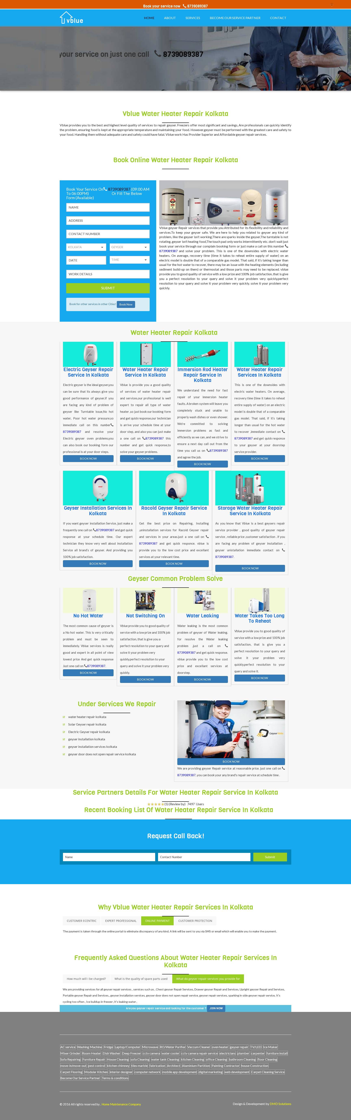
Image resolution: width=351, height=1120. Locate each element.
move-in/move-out (73, 1065)
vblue (75, 21)
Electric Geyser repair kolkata (89, 732)
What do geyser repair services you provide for (208, 979)
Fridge (108, 1047)
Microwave (150, 1047)
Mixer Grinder (70, 1053)
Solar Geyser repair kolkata (87, 724)
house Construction (254, 1065)
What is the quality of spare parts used (141, 979)
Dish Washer (111, 1053)
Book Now (125, 304)
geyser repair (239, 1047)
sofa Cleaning (140, 1059)
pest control (96, 1065)
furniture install (277, 1053)
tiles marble (139, 1065)
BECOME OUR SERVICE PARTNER (235, 18)
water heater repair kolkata (87, 717)
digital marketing (211, 1072)
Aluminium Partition (196, 1065)
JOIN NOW (216, 1008)
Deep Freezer (131, 1053)
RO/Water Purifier (173, 1047)
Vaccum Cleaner (198, 1047)
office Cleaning (216, 1059)
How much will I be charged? (86, 979)
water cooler (170, 1053)
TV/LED (255, 1047)
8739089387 (152, 54)
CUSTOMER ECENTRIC (81, 921)
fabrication (157, 1065)
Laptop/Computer (127, 1047)
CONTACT (278, 18)
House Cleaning (118, 1059)
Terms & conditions (115, 1078)
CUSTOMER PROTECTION (195, 921)
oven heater (220, 1047)
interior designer (121, 1072)
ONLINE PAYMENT (157, 921)
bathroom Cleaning (242, 1059)
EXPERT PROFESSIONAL (120, 921)
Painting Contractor (225, 1065)
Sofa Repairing (70, 1059)
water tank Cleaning (165, 1059)
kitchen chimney (118, 1065)
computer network (147, 1072)
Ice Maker (270, 1047)
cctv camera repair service (199, 1053)
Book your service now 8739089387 (175, 6)
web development (236, 1072)
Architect (173, 1065)
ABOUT (170, 18)
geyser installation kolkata (86, 739)
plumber (243, 1053)
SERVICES (193, 18)
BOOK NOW (88, 458)
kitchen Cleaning (192, 1059)
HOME (149, 18)
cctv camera (151, 1053)
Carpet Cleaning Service (268, 1072)
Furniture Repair (93, 1059)
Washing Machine (89, 1047)
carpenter (258, 1053)
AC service (67, 1047)
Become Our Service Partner (80, 1078)
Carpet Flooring (71, 1072)
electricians (228, 1053)
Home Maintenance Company (121, 1104)
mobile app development (179, 1072)
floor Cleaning (267, 1059)
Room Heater (91, 1053)
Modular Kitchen (96, 1072)
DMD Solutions (280, 1104)
